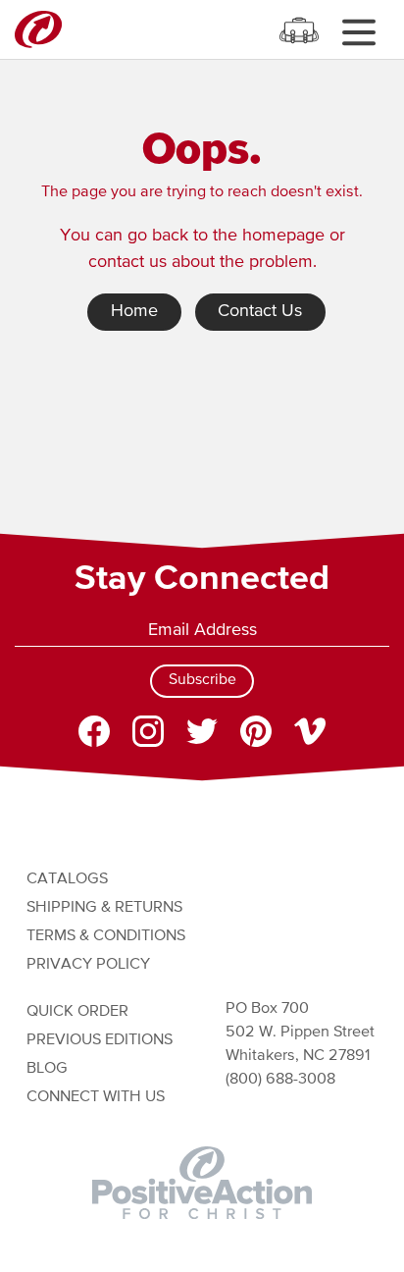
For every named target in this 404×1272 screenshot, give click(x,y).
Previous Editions (99, 1040)
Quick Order (77, 1011)
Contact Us (260, 311)
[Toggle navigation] (358, 32)
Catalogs (67, 879)
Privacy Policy (88, 964)
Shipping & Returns (104, 907)
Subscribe (202, 680)
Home (134, 311)
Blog (47, 1068)
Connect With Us (95, 1096)
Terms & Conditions (105, 936)
